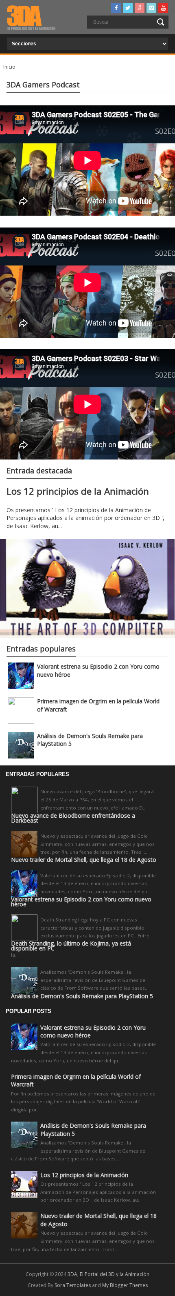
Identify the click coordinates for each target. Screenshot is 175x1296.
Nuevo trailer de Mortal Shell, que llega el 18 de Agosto (83, 859)
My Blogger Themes (125, 1285)
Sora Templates (73, 1285)
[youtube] (163, 8)
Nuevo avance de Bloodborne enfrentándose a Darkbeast (73, 818)
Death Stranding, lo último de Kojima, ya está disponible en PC (71, 946)
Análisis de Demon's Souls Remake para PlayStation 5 (82, 996)
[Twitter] (128, 8)
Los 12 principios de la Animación (78, 491)
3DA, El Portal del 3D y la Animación (108, 1274)
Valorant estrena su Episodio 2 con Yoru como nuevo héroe (81, 902)
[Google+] (139, 8)
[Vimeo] (151, 8)
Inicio (9, 66)
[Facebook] (116, 8)
